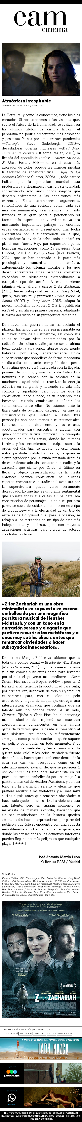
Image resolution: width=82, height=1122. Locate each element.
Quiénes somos (43, 1113)
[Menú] (5, 2)
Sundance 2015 (64, 1033)
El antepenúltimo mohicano (36, 14)
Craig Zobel (40, 1033)
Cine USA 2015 (25, 1033)
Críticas (52, 1033)
